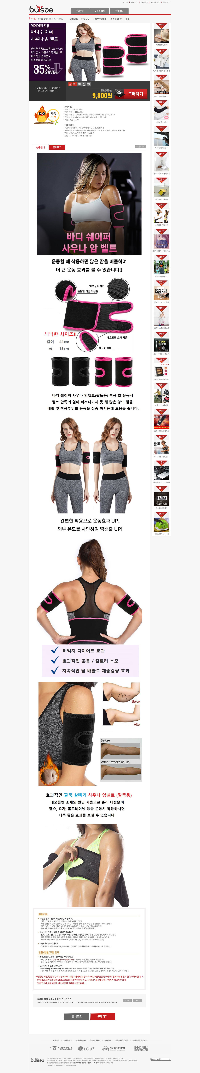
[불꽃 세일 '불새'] (41, 8)
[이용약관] (109, 1040)
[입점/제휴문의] (96, 1040)
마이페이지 (155, 2)
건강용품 (85, 19)
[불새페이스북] (82, 1040)
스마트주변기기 (100, 19)
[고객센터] (119, 11)
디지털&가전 (116, 19)
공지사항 (166, 2)
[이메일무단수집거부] (141, 1040)
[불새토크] (57, 147)
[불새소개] (57, 1040)
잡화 (128, 19)
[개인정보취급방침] (123, 1040)
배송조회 (144, 2)
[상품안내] (40, 147)
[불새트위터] (69, 1040)
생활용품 (74, 19)
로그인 (125, 2)
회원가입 (134, 2)
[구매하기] (130, 94)
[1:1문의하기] (140, 146)
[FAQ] (127, 1000)
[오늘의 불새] (99, 11)
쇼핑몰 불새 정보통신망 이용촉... (50, 19)
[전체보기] (80, 11)
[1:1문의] (137, 1000)
